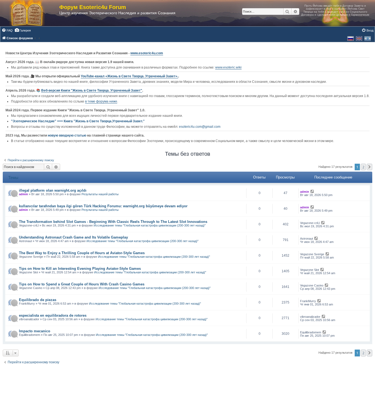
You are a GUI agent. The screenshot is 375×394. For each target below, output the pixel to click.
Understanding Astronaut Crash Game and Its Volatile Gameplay (73, 237)
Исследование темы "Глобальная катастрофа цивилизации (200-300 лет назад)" (150, 225)
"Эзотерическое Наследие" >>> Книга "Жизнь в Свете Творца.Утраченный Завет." (78, 121)
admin (23, 194)
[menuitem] (7, 30)
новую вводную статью (67, 135)
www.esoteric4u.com (146, 53)
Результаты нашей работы (100, 194)
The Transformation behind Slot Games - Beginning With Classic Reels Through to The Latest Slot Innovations (113, 222)
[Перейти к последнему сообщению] (312, 191)
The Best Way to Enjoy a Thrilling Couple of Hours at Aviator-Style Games (82, 253)
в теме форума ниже (101, 101)
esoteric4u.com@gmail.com (199, 127)
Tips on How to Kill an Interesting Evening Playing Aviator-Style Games (80, 269)
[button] (369, 167)
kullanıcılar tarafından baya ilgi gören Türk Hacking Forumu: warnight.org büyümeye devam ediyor (103, 206)
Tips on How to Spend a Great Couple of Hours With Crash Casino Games (81, 284)
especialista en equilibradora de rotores (52, 315)
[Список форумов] (32, 13)
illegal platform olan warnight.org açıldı (52, 190)
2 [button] (363, 167)
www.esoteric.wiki (228, 67)
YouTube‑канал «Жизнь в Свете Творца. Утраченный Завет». (129, 76)
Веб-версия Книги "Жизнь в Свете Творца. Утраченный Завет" (91, 90)
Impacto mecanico (34, 331)
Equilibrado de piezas (37, 300)
